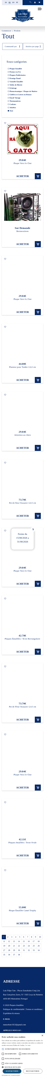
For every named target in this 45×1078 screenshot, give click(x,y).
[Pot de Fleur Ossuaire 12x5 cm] (22, 683)
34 (39, 950)
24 (29, 946)
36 (9, 955)
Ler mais (27, 1045)
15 (24, 941)
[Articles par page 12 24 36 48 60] (32, 46)
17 (34, 941)
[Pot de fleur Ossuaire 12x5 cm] (22, 479)
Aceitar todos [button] (12, 1071)
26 (39, 946)
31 (24, 950)
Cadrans (13, 104)
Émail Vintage (15, 98)
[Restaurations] (22, 207)
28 (9, 950)
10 (40, 937)
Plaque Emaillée (16, 69)
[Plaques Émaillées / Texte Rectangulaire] (22, 615)
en (13, 2)
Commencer (6, 31)
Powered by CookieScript (11, 1075)
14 (19, 941)
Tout (11, 111)
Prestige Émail (15, 78)
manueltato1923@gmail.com (14, 1025)
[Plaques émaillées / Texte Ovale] (22, 818)
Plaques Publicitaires (18, 75)
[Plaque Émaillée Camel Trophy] (22, 886)
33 (34, 950)
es (6, 2)
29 (14, 950)
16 (29, 941)
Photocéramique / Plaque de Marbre (23, 91)
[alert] (22, 1055)
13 (14, 941)
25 (34, 946)
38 (19, 955)
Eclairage (13, 88)
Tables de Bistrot (16, 85)
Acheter (22, 176)
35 (4, 955)
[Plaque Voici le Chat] (22, 139)
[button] (22, 1067)
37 (14, 955)
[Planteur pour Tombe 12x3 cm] (22, 343)
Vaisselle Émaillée (16, 82)
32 (29, 950)
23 (24, 946)
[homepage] (23, 22)
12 (9, 941)
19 (4, 946)
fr (10, 2)
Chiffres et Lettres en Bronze (20, 95)
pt (17, 2)
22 (19, 946)
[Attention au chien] (22, 411)
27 (4, 950)
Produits (17, 31)
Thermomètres (15, 101)
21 (14, 946)
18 (38, 941)
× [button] (42, 1035)
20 (9, 946)
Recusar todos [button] (32, 1071)
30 (19, 950)
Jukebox (13, 107)
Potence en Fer (15, 72)
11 (4, 941)
